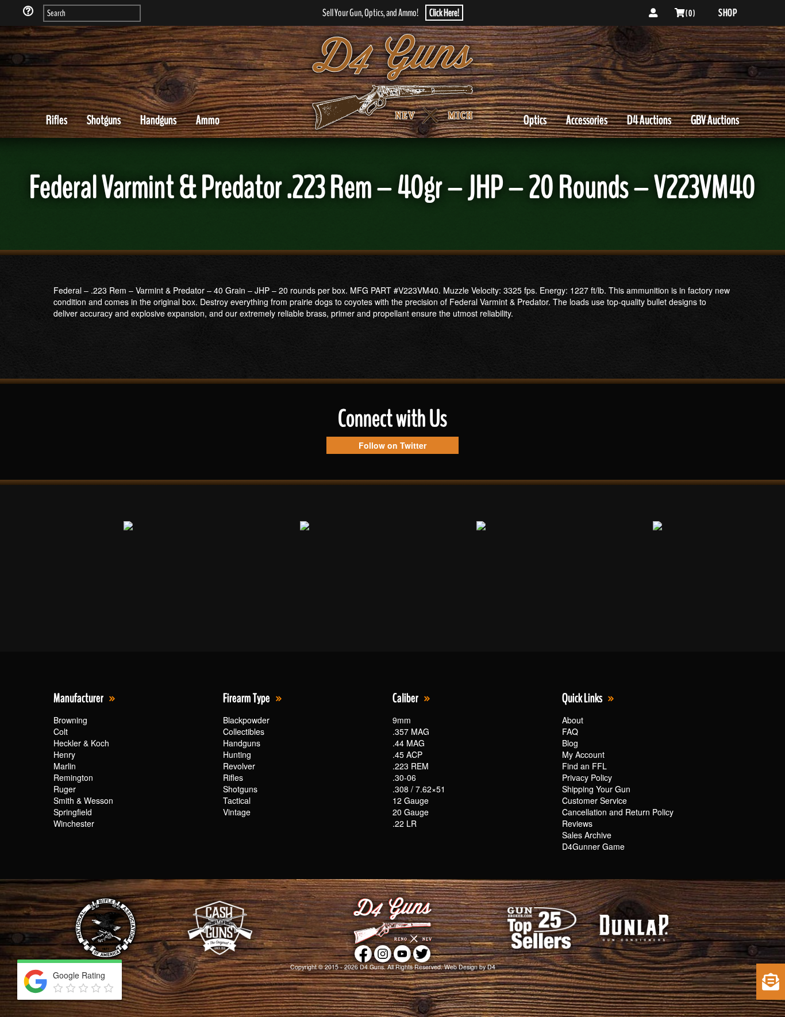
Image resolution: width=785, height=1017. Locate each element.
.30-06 (404, 777)
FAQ (570, 731)
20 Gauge (410, 812)
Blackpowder (246, 720)
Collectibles (243, 731)
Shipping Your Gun (596, 789)
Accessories (586, 120)
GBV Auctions (715, 120)
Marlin (64, 766)
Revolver (239, 766)
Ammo (208, 120)
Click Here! (444, 13)
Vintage (237, 812)
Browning (70, 720)
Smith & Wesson (83, 800)
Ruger (64, 789)
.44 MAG (408, 743)
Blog (570, 743)
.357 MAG (410, 731)
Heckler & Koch (81, 743)
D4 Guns (372, 966)
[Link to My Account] (653, 13)
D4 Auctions (649, 120)
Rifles (56, 120)
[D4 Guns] (392, 82)
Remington (73, 777)
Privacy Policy (587, 777)
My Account (583, 754)
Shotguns (104, 120)
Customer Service (594, 800)
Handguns (158, 120)
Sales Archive (586, 835)
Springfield (72, 812)
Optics (535, 120)
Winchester (73, 823)
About (572, 720)
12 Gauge (410, 800)
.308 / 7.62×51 (418, 789)
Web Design (461, 966)
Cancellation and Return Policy (618, 812)
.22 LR (404, 823)
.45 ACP (407, 754)
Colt (60, 731)
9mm (401, 720)
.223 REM (410, 766)
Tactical (237, 800)
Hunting (237, 754)
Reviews (577, 823)
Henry (64, 754)
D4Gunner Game (593, 846)
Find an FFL (584, 766)
